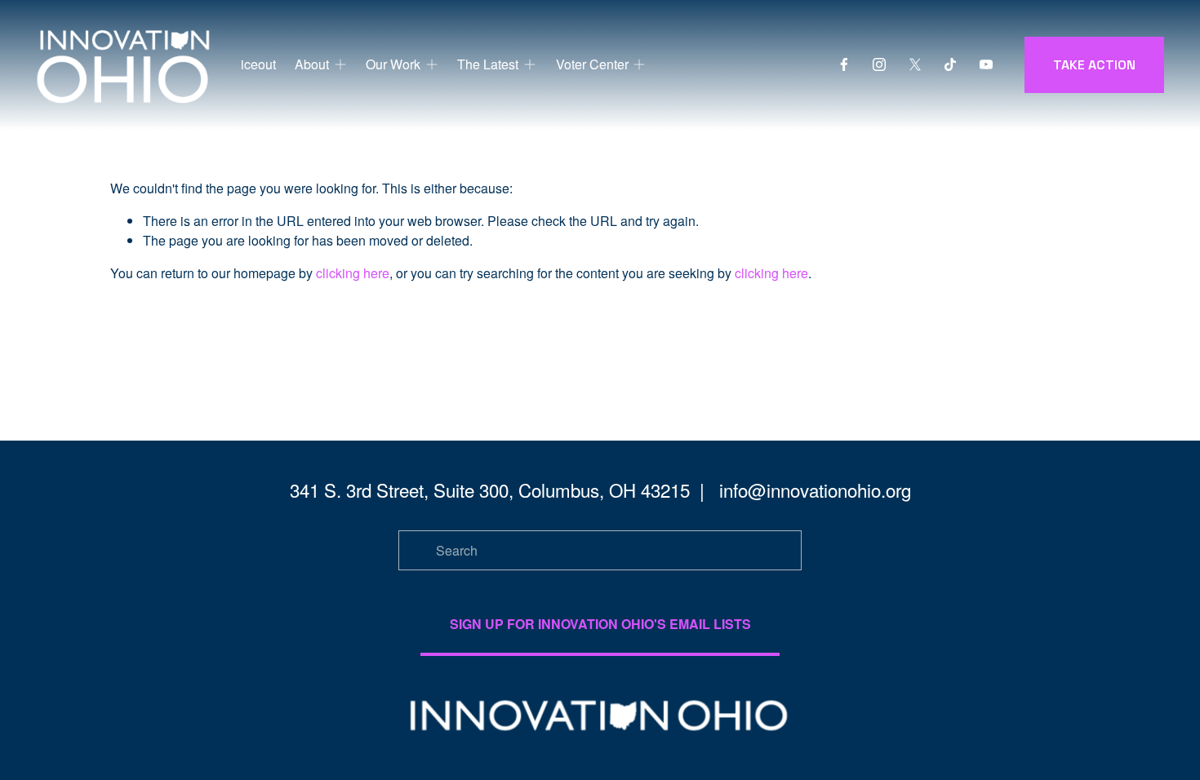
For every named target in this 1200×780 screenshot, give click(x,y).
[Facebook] (844, 64)
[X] (915, 64)
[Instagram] (879, 64)
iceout (258, 64)
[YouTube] (986, 64)
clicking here (352, 273)
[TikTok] (950, 64)
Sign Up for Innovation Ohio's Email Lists (600, 623)
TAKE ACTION (1094, 64)
